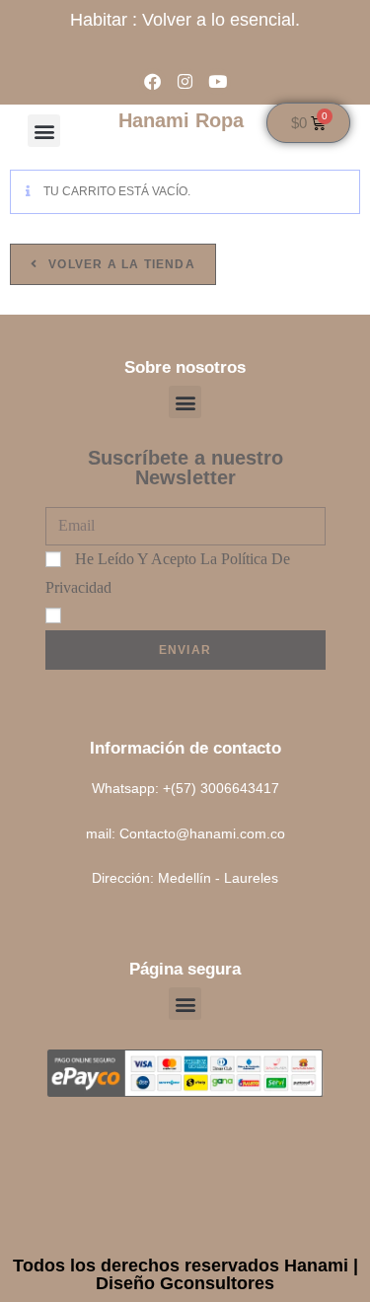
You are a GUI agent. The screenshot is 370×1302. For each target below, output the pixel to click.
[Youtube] (217, 81)
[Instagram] (185, 81)
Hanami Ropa (181, 120)
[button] (44, 130)
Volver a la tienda (119, 264)
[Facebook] (152, 81)
